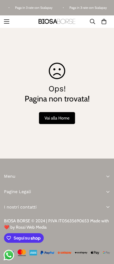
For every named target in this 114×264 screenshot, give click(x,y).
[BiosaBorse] (57, 21)
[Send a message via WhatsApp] (9, 255)
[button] (104, 21)
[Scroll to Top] (104, 236)
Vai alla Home (57, 118)
